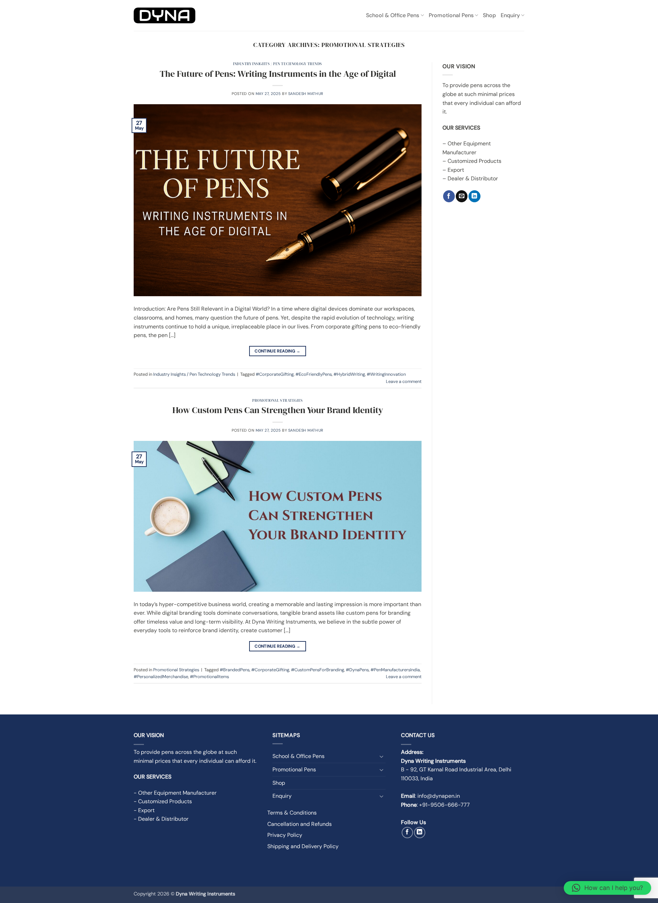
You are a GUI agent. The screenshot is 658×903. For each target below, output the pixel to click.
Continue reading (278, 351)
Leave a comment (404, 381)
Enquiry (510, 15)
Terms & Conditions (292, 812)
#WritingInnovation (386, 374)
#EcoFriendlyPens (313, 374)
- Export (144, 810)
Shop (489, 15)
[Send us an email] (461, 196)
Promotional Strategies (277, 400)
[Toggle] (381, 756)
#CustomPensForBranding (317, 670)
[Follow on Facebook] (449, 196)
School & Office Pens (392, 15)
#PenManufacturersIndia (395, 670)
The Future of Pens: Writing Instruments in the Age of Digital (278, 74)
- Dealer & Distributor (161, 818)
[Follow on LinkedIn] (474, 196)
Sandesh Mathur (306, 93)
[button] (607, 888)
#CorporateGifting (275, 374)
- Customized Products (163, 801)
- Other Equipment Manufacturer (175, 792)
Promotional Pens (451, 15)
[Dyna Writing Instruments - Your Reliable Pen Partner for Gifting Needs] (164, 16)
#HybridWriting (349, 374)
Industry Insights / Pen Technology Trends (277, 64)
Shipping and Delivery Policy (303, 846)
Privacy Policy (284, 835)
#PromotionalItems (209, 676)
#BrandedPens (234, 670)
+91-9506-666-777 (444, 804)
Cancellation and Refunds (299, 824)
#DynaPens (357, 670)
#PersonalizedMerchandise (161, 676)
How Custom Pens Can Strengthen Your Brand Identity (277, 410)
